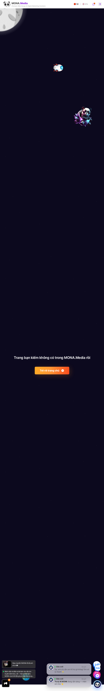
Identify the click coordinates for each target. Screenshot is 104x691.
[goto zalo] (97, 665)
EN (86, 4)
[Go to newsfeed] (7, 664)
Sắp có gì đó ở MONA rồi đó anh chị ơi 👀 (22, 664)
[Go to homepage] (25, 4)
